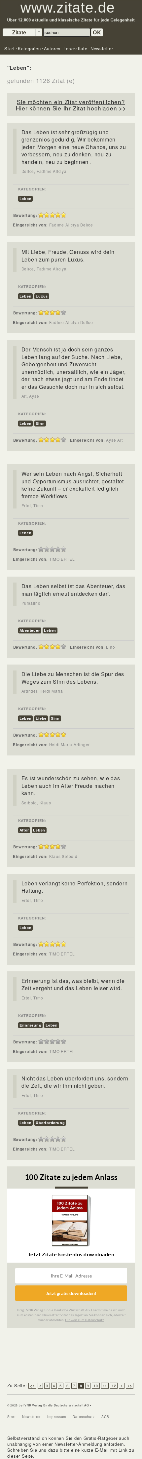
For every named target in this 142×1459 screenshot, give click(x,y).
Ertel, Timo (32, 505)
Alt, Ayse (30, 396)
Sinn (40, 423)
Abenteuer (29, 630)
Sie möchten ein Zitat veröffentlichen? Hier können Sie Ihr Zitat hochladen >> (71, 105)
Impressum (56, 1416)
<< (32, 1385)
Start (11, 1416)
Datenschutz (84, 1416)
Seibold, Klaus (36, 802)
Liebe (41, 718)
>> (129, 1385)
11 (105, 1385)
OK (97, 32)
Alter (24, 830)
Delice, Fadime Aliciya (44, 171)
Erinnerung (30, 1025)
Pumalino (31, 603)
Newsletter (31, 1416)
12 (114, 1385)
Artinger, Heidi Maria (42, 691)
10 (95, 1385)
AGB (105, 1416)
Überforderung (50, 1122)
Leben (25, 198)
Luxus (42, 296)
